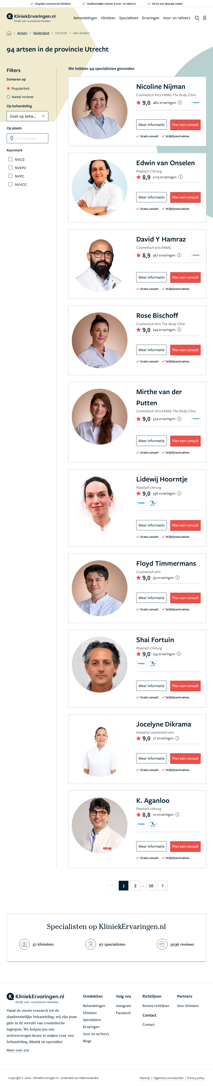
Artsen (22, 32)
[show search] (197, 18)
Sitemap (145, 1078)
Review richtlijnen (155, 1005)
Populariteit (21, 88)
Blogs (87, 1040)
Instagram (123, 1005)
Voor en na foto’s (96, 1033)
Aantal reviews (22, 96)
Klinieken (108, 17)
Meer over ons (18, 1050)
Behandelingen (85, 17)
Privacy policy (196, 1078)
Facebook (123, 1012)
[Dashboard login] (204, 18)
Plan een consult (185, 124)
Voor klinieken (188, 1005)
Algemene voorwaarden (169, 1078)
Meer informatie (152, 124)
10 (151, 886)
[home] (31, 18)
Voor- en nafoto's (177, 17)
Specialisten (128, 17)
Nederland (41, 32)
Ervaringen (150, 17)
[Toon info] (180, 102)
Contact (148, 1024)
